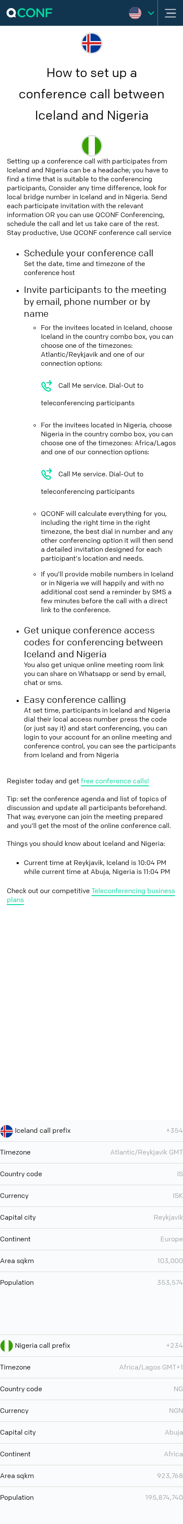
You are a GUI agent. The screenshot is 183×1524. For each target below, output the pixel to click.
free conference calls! (115, 780)
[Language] (141, 13)
